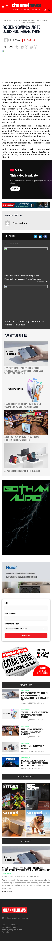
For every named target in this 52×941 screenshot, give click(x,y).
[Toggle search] (7, 6)
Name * (7, 603)
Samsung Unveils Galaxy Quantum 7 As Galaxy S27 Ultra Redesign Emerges (35, 715)
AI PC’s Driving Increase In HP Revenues (32, 747)
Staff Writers (20, 223)
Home (4, 20)
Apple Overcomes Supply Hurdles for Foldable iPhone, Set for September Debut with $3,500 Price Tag (35, 697)
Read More (7, 891)
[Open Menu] (3, 6)
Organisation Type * (12, 624)
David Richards (39, 703)
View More (7, 784)
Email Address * (10, 613)
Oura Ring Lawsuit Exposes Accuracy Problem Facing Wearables (32, 732)
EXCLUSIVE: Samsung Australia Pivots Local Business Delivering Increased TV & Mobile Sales (34, 763)
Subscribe (26, 636)
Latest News (13, 20)
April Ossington (39, 720)
